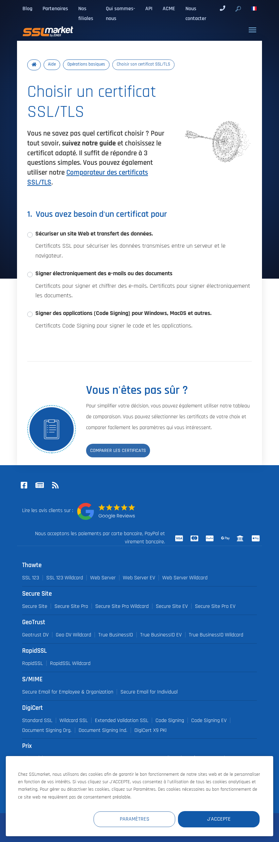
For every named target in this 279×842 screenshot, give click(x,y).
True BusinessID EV (161, 634)
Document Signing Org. (46, 730)
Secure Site (34, 606)
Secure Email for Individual (149, 692)
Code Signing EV (209, 720)
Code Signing (169, 720)
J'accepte (219, 819)
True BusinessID (115, 634)
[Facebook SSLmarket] (24, 485)
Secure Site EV (172, 606)
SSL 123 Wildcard (64, 577)
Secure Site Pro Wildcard (122, 606)
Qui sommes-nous (120, 13)
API (148, 8)
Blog (27, 8)
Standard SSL (37, 720)
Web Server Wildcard (185, 577)
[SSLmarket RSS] (55, 485)
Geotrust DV (35, 634)
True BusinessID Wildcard (216, 634)
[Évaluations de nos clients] (106, 511)
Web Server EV (139, 577)
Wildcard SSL (74, 720)
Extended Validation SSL (121, 720)
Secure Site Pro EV (215, 606)
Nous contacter (195, 13)
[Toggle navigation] (252, 30)
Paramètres (134, 819)
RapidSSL (32, 663)
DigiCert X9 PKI (150, 730)
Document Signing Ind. (103, 730)
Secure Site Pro (71, 606)
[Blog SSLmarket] (39, 485)
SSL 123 (30, 577)
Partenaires (55, 8)
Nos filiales (85, 13)
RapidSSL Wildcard (70, 663)
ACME (169, 8)
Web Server (103, 577)
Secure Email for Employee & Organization (67, 692)
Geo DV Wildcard (73, 634)
